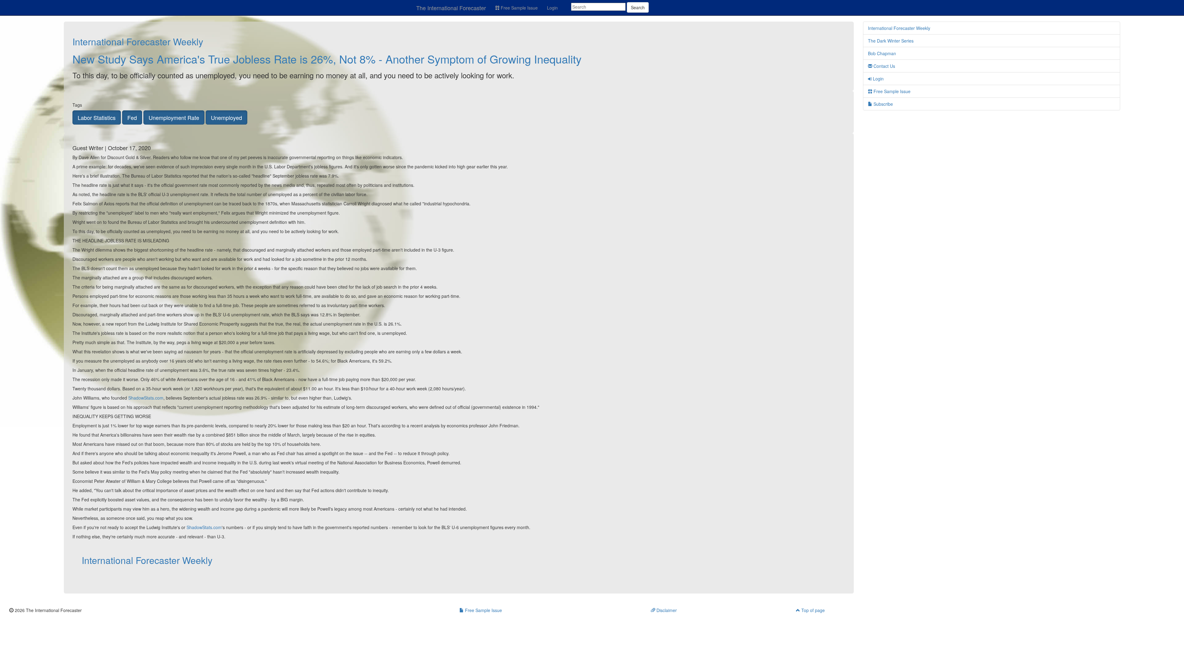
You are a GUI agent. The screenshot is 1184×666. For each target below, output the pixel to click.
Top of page (812, 610)
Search (638, 7)
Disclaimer (666, 610)
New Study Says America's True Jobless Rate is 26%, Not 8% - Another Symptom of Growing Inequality (327, 59)
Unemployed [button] (226, 117)
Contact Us (883, 66)
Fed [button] (132, 117)
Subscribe (882, 104)
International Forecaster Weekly (137, 41)
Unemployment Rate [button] (174, 117)
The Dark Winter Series (891, 41)
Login (552, 8)
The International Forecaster (451, 8)
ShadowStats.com (145, 398)
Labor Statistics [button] (97, 117)
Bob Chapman (882, 53)
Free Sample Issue (519, 8)
